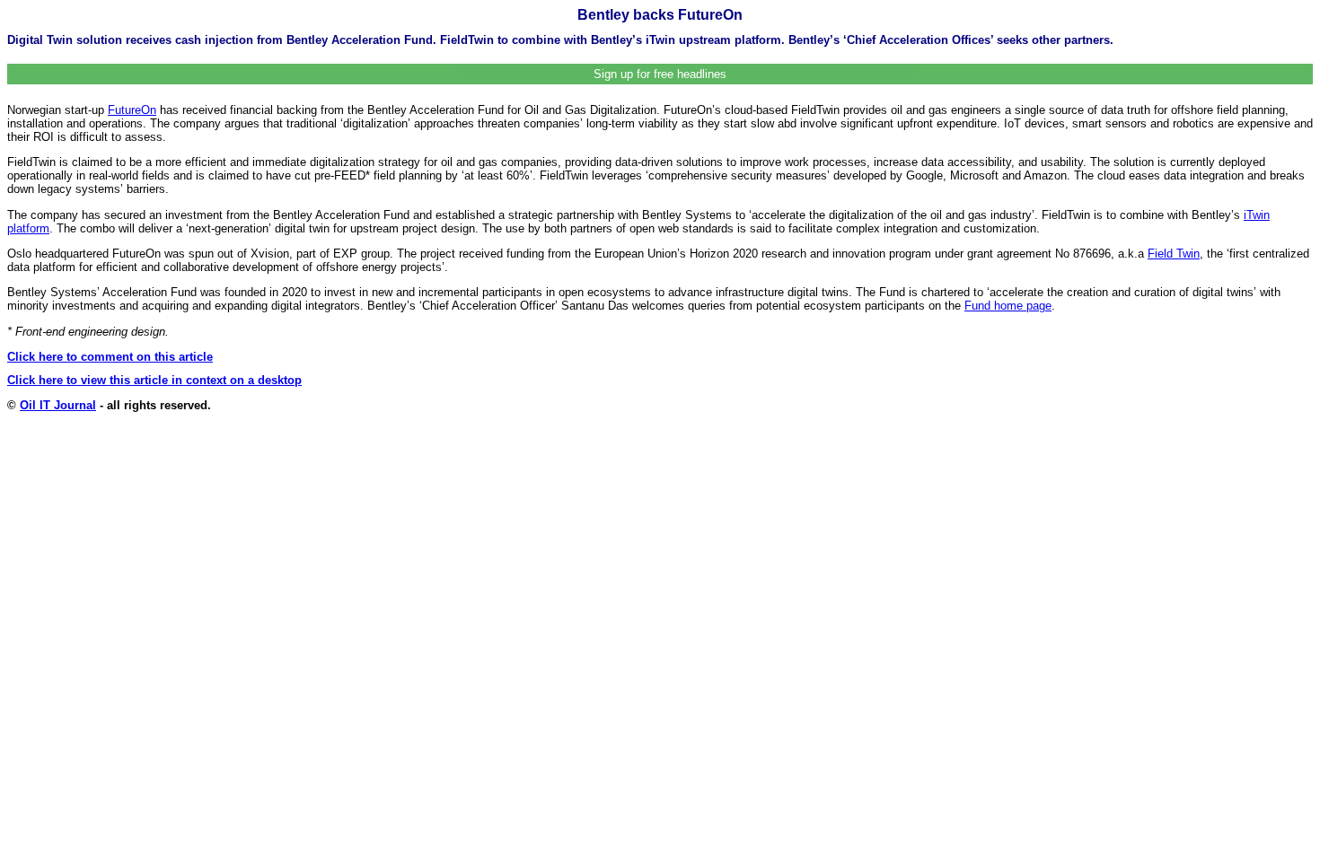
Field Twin (1174, 253)
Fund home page (1008, 305)
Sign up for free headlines (660, 74)
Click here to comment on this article (110, 356)
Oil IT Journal (58, 405)
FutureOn (132, 110)
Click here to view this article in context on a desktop (154, 380)
